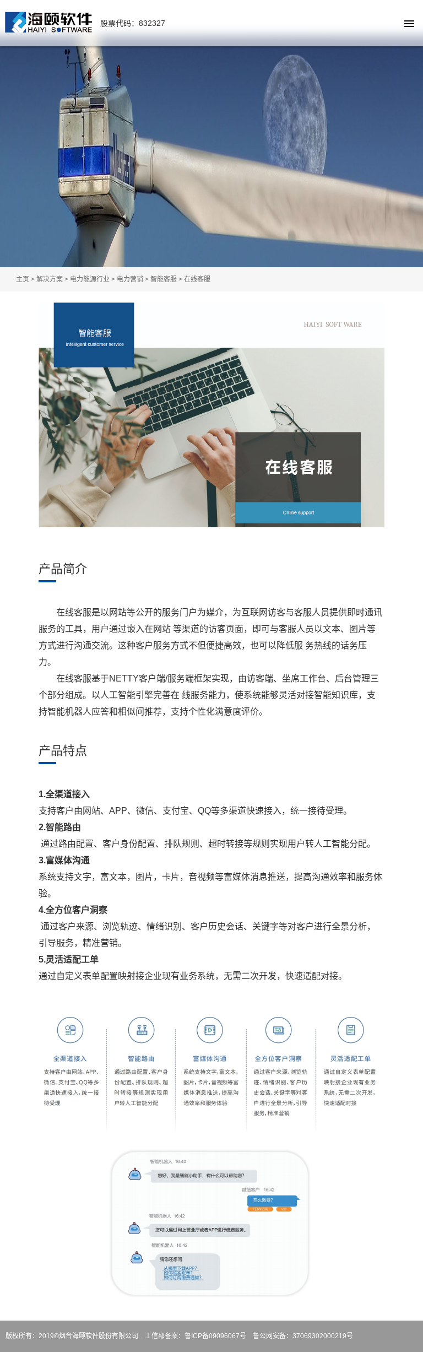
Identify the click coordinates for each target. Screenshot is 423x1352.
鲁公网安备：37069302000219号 (303, 1336)
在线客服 (197, 279)
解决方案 (49, 279)
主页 (22, 279)
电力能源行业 (90, 279)
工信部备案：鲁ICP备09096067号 (195, 1336)
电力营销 (130, 279)
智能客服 (163, 279)
